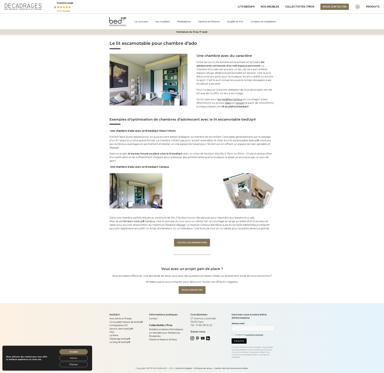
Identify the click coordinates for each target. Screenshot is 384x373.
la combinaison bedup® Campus (135, 221)
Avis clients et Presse (121, 318)
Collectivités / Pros (160, 325)
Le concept (141, 21)
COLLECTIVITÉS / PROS (299, 6)
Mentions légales (183, 368)
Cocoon (239, 103)
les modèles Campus (230, 99)
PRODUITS (373, 6)
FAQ (112, 332)
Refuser (73, 358)
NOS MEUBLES (270, 6)
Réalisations (184, 21)
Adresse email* (238, 323)
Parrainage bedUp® (120, 338)
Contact (153, 318)
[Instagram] (118, 351)
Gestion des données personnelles (231, 368)
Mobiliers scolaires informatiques (166, 329)
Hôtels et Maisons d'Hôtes (163, 339)
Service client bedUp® (121, 328)
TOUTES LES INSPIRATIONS (192, 242)
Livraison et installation (263, 21)
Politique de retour (203, 368)
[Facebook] (111, 351)
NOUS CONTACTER (335, 6)
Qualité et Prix (235, 21)
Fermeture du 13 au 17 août (192, 32)
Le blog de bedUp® (120, 342)
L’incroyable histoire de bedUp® (126, 322)
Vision (228, 103)
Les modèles (162, 21)
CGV (171, 368)
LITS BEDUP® (246, 6)
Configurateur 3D (119, 325)
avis (66, 10)
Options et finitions (208, 21)
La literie (114, 335)
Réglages (73, 364)
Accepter (73, 351)
